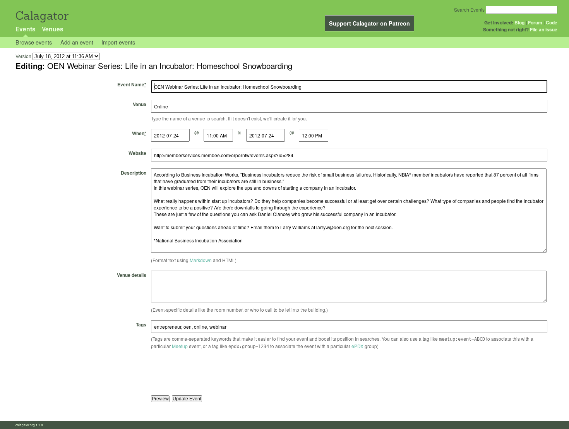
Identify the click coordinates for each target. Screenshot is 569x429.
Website (137, 152)
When (139, 133)
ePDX (357, 346)
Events (25, 28)
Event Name (131, 84)
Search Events (469, 9)
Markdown (201, 260)
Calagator (41, 16)
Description (133, 172)
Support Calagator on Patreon (369, 23)
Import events (118, 42)
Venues (52, 28)
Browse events (33, 42)
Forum (535, 22)
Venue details (131, 274)
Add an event (76, 42)
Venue (139, 104)
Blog (519, 22)
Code (551, 22)
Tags (141, 324)
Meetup (180, 346)
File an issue (543, 29)
